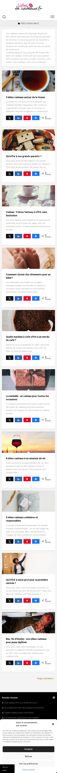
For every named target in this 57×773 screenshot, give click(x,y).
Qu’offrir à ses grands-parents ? (23, 156)
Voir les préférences (28, 764)
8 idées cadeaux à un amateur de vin (25, 458)
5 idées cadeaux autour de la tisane (25, 97)
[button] (53, 724)
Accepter (28, 749)
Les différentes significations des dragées (21, 718)
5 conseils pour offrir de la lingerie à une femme (24, 708)
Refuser (28, 756)
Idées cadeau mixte (13, 89)
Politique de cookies (28, 769)
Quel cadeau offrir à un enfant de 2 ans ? (21, 703)
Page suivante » (45, 678)
